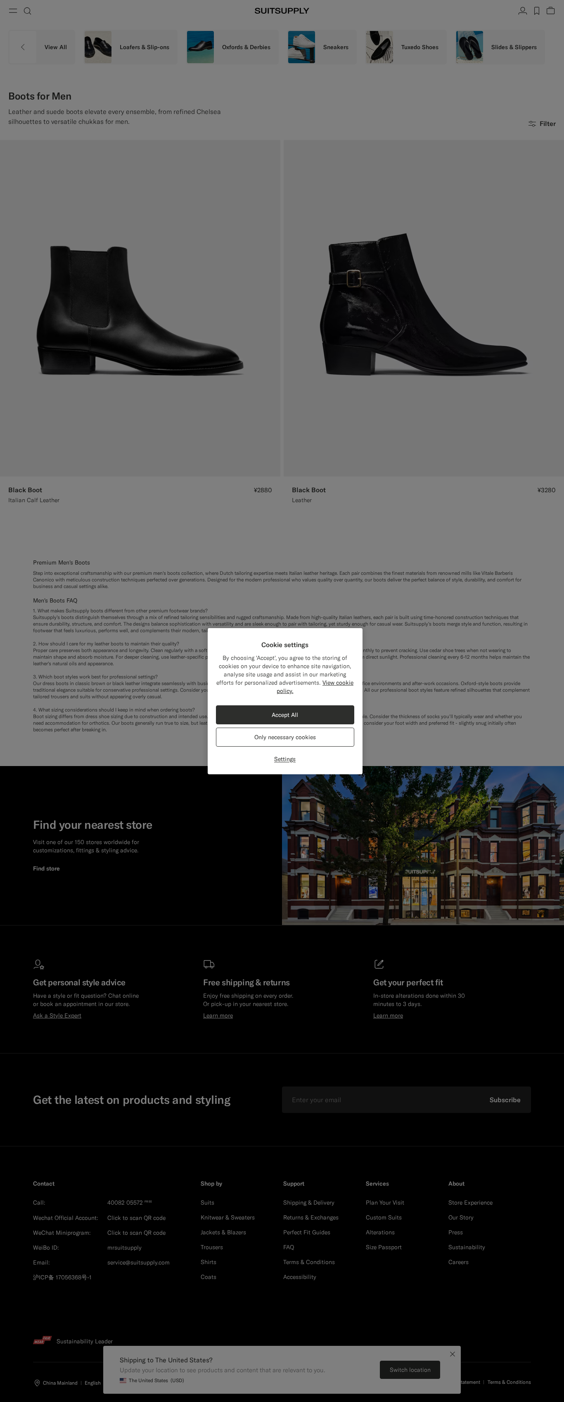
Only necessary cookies (285, 737)
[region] (285, 701)
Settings (285, 759)
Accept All (285, 715)
